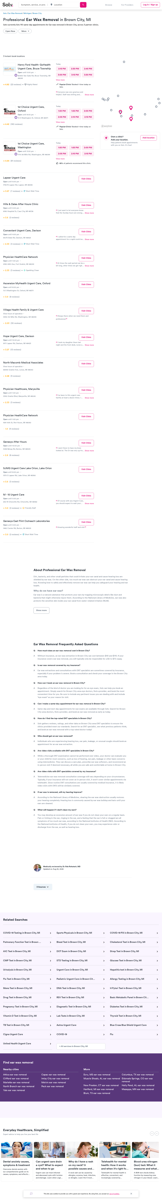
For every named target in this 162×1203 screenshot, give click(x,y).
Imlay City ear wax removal (55, 1078)
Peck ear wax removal (52, 1086)
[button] (131, 108)
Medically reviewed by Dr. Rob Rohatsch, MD (61, 866)
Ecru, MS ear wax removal (97, 1074)
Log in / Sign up (150, 4)
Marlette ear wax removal (16, 1082)
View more (60, 80)
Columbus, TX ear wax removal (138, 1074)
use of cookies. (114, 1194)
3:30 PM (88, 74)
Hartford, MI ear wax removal (99, 1089)
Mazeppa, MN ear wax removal (138, 1089)
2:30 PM (75, 68)
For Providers (127, 5)
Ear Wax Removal (15, 13)
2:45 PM (88, 68)
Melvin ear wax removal (53, 1082)
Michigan (27, 13)
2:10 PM (75, 117)
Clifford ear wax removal (16, 1078)
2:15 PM (62, 68)
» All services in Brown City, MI (73, 1046)
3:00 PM (62, 74)
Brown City (37, 13)
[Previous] (152, 1133)
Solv (5, 13)
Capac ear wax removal (53, 1074)
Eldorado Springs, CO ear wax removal (137, 1080)
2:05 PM (62, 117)
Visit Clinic (86, 178)
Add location (149, 137)
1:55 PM (75, 111)
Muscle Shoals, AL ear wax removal (102, 1078)
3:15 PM (75, 74)
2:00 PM (88, 111)
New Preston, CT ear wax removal (101, 1085)
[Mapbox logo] (106, 126)
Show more (89, 95)
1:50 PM (62, 111)
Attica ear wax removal (15, 1074)
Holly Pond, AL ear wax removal (138, 1085)
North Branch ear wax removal (18, 1086)
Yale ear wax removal (14, 1090)
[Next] (157, 1133)
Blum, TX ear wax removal (97, 1093)
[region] (131, 90)
